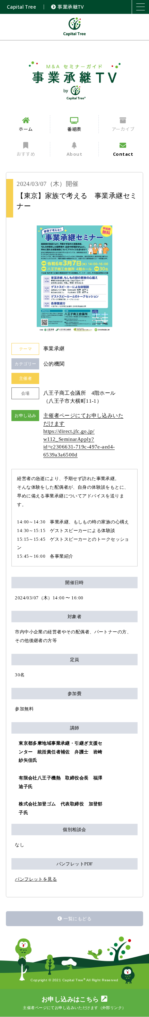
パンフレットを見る (36, 879)
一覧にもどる (77, 918)
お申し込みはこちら (74, 1003)
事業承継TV (70, 6)
